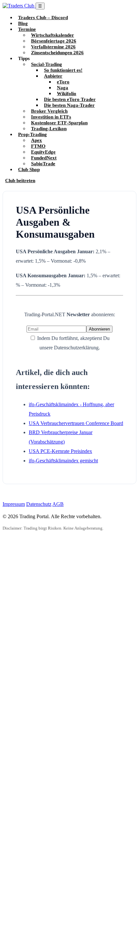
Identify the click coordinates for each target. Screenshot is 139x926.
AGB (58, 504)
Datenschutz (38, 504)
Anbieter (53, 76)
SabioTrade (43, 163)
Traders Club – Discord (43, 17)
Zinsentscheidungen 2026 (57, 52)
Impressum (14, 504)
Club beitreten (20, 180)
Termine (27, 29)
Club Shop (29, 169)
